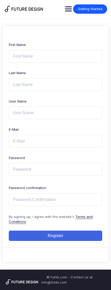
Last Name (17, 73)
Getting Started (90, 9)
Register (55, 235)
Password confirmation (27, 188)
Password (17, 158)
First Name (17, 45)
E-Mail (14, 129)
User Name (18, 101)
